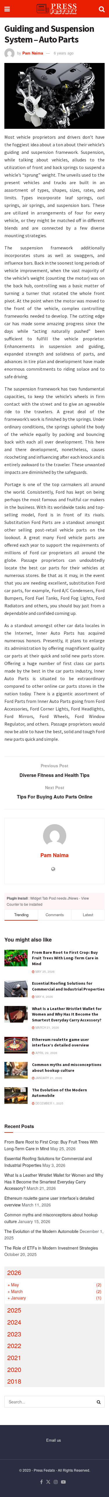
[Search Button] (102, 8)
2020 (14, 1369)
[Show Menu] (7, 8)
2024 (14, 1321)
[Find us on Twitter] (48, 1482)
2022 (14, 1345)
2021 (14, 1357)
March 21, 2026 (47, 1027)
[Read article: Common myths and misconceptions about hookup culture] (16, 1070)
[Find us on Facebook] (41, 1482)
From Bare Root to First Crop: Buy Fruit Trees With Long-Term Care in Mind (65, 958)
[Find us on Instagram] (56, 1482)
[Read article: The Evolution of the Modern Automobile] (16, 1095)
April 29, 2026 (46, 1053)
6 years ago (64, 53)
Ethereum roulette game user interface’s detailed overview (60, 1042)
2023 (14, 1333)
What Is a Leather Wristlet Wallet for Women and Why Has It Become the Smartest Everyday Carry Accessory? (67, 1014)
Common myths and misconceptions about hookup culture (66, 1067)
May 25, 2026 (45, 972)
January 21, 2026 (48, 1078)
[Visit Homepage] (54, 9)
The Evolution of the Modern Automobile (41, 1231)
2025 (14, 1309)
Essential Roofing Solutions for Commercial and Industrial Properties (68, 986)
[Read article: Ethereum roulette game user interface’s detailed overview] (16, 1045)
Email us (53, 1440)
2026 (14, 1272)
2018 (14, 1380)
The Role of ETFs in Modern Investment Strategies (51, 1248)
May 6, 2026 (44, 997)
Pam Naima (32, 53)
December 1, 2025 (49, 1103)
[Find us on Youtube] (63, 1482)
